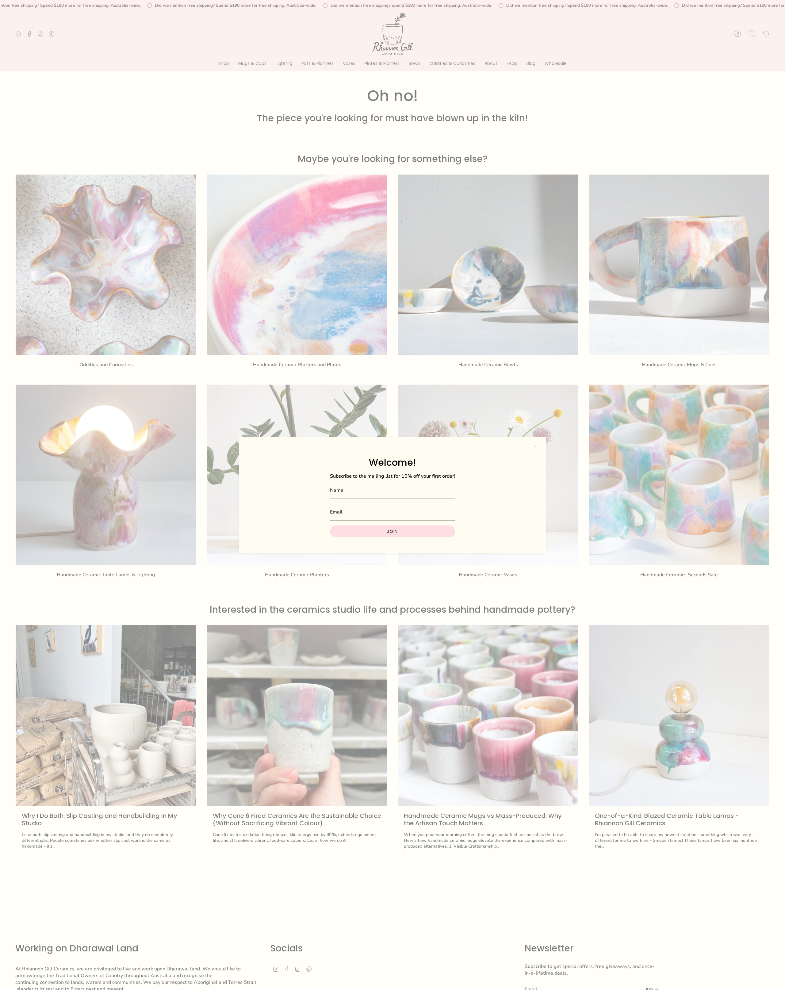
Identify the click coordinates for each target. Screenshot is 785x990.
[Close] (535, 446)
